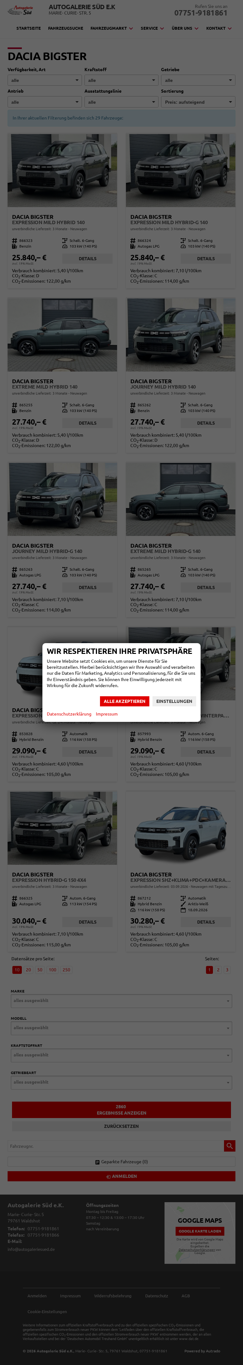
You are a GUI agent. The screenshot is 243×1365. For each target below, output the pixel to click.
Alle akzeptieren (125, 701)
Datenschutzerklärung (69, 713)
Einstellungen (174, 701)
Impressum (107, 713)
